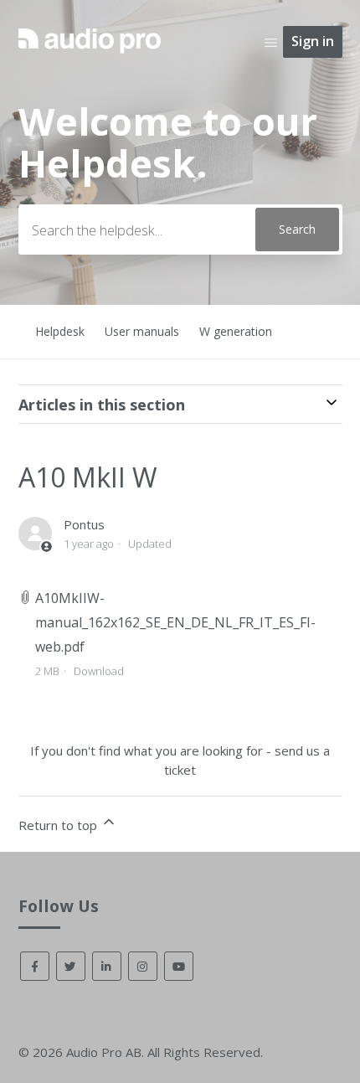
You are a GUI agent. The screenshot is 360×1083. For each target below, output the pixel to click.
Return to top (59, 825)
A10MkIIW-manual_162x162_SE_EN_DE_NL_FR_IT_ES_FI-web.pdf (175, 622)
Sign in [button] (312, 41)
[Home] (89, 55)
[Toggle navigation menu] (271, 41)
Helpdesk (60, 331)
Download (99, 670)
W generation (235, 331)
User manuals (142, 331)
